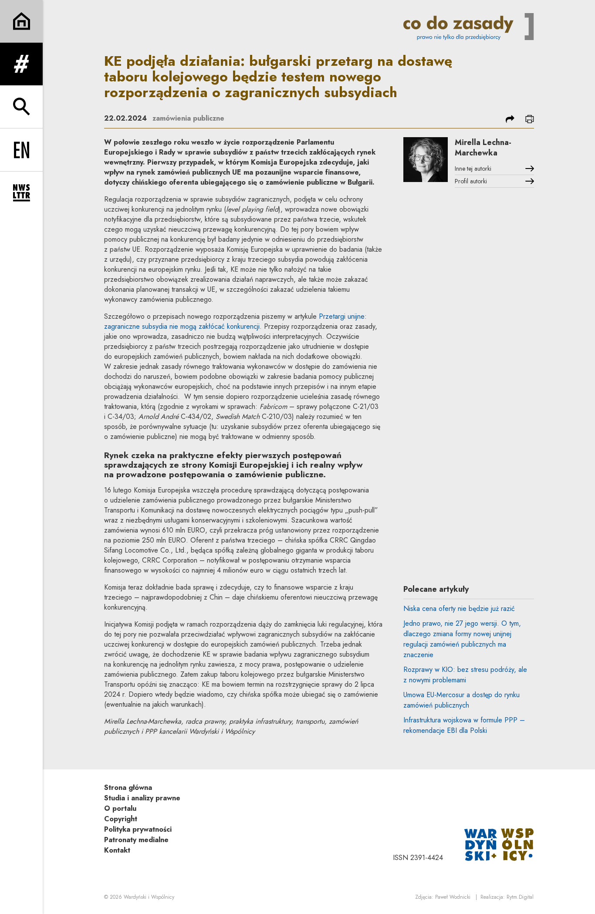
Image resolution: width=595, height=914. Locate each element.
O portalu (120, 808)
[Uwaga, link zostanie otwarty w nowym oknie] (499, 844)
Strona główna (128, 787)
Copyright (120, 819)
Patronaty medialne (136, 840)
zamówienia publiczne (188, 118)
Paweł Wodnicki (452, 897)
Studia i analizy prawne (142, 798)
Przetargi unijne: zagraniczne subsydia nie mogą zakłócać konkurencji (235, 321)
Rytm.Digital (520, 897)
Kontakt (117, 850)
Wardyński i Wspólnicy (149, 897)
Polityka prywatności (138, 829)
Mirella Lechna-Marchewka (483, 147)
